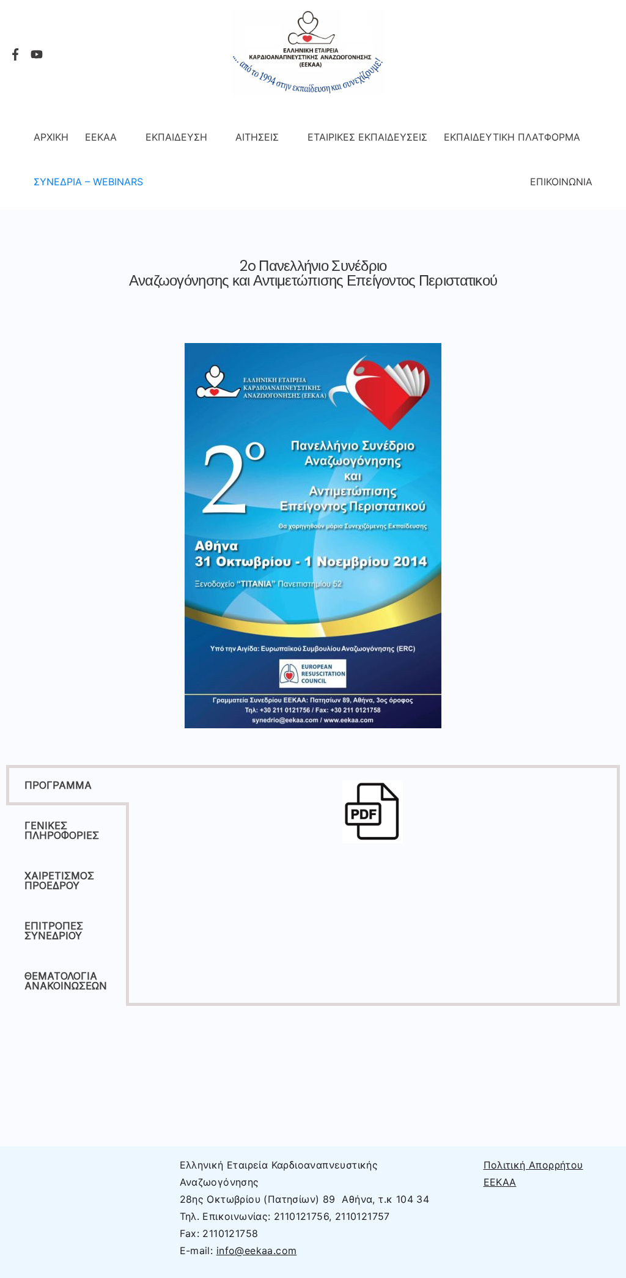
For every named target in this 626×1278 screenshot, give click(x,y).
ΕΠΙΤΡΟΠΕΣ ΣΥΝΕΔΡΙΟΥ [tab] (53, 931)
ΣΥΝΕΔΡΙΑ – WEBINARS (88, 181)
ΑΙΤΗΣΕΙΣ (257, 137)
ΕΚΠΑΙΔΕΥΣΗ (176, 137)
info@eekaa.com (256, 1250)
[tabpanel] (373, 818)
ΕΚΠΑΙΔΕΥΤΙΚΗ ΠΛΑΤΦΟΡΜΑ (512, 137)
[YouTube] (37, 54)
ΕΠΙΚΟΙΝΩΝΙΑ (561, 181)
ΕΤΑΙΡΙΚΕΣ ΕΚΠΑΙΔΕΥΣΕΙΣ (367, 137)
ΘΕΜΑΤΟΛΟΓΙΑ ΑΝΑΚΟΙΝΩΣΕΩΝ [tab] (65, 981)
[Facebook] (15, 54)
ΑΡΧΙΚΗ (51, 137)
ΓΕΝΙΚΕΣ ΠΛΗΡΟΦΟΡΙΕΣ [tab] (61, 830)
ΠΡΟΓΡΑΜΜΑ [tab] (58, 785)
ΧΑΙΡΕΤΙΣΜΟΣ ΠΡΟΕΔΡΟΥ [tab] (59, 881)
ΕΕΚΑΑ (101, 137)
